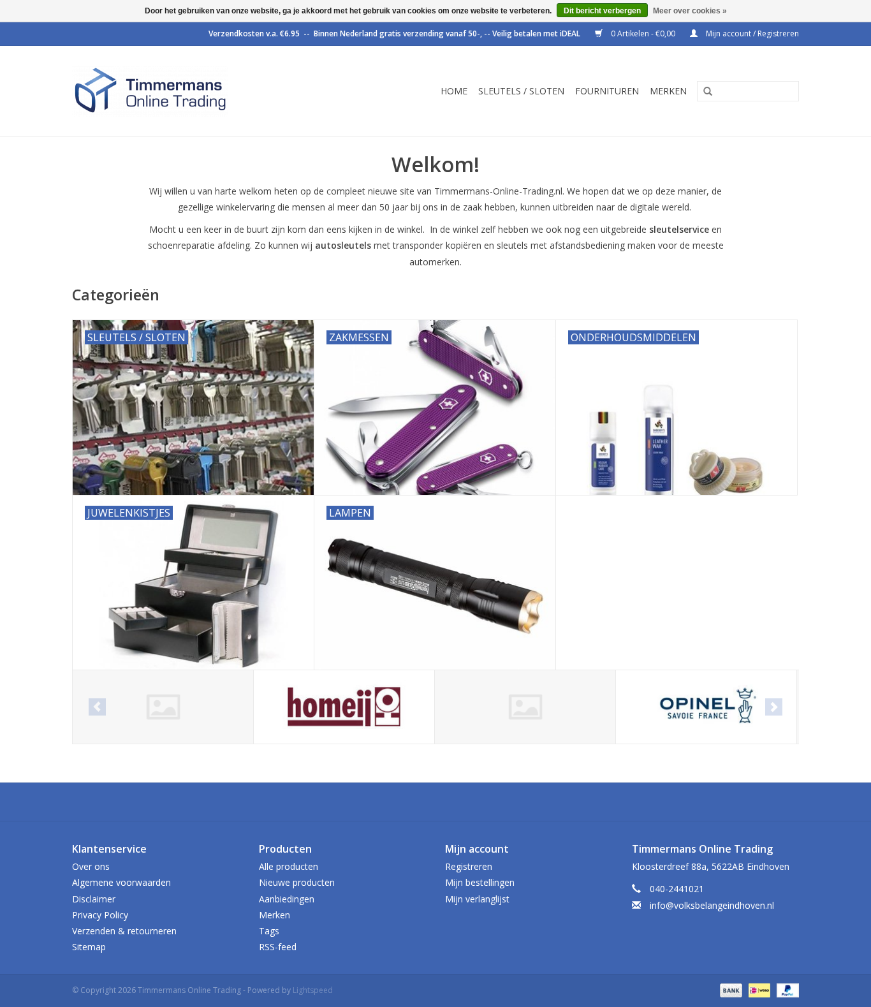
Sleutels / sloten (521, 91)
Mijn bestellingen (480, 882)
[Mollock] (525, 707)
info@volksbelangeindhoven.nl (712, 905)
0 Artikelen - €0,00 (643, 33)
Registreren (468, 866)
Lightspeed (313, 990)
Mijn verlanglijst (477, 899)
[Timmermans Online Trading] (181, 91)
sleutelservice (679, 229)
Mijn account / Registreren (751, 33)
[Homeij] (344, 707)
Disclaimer (93, 899)
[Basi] (163, 707)
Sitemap (89, 947)
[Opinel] (706, 707)
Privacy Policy (100, 915)
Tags (269, 931)
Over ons (91, 866)
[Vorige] (97, 707)
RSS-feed (277, 947)
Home (454, 91)
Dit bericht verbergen (602, 10)
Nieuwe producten (297, 882)
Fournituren (607, 91)
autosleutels (343, 245)
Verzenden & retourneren (124, 931)
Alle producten (288, 866)
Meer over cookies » (690, 10)
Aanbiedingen (286, 899)
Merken (668, 91)
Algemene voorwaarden (121, 882)
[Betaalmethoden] (729, 990)
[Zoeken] (703, 92)
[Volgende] (773, 707)
